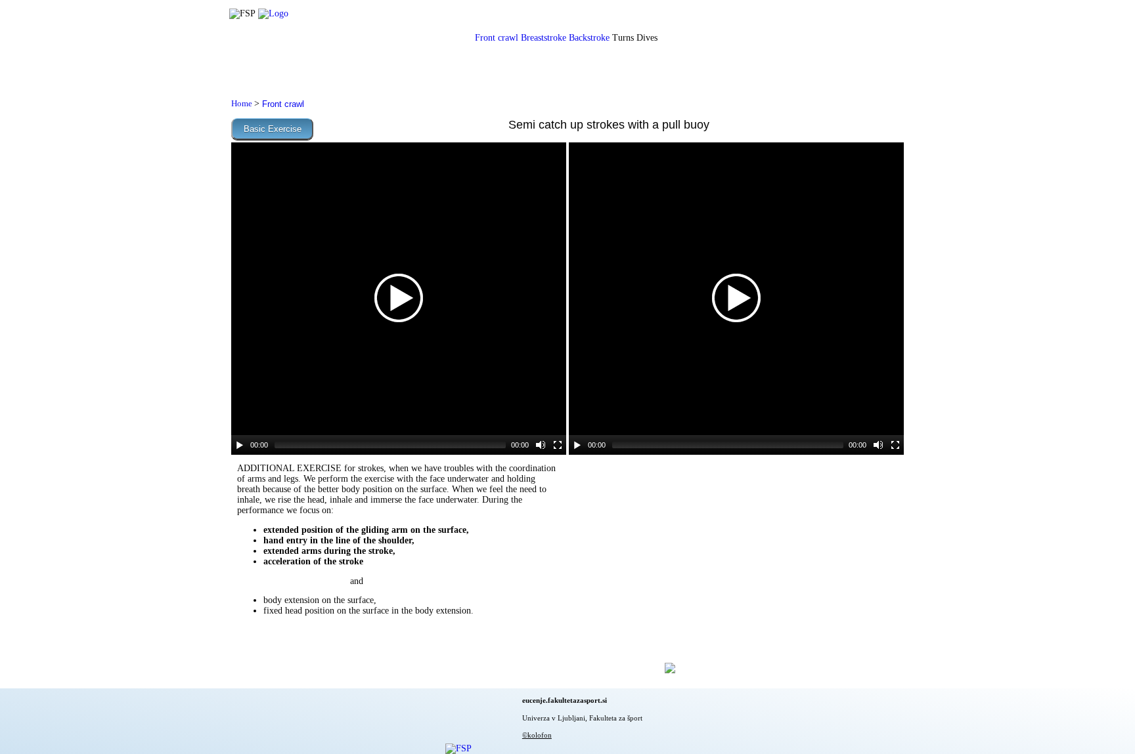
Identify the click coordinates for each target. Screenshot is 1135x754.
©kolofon (537, 735)
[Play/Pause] (239, 445)
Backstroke (589, 38)
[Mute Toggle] (540, 445)
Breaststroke (543, 38)
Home (242, 103)
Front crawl (496, 38)
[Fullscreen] (557, 445)
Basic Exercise (272, 129)
